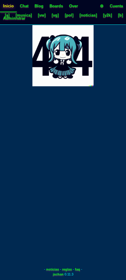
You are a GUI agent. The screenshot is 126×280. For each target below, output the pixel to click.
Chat (24, 6)
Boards (56, 6)
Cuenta (116, 6)
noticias (52, 269)
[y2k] (107, 15)
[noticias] (88, 15)
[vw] (42, 15)
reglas (67, 269)
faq (77, 269)
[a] (7, 15)
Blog (39, 6)
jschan (58, 274)
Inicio (8, 6)
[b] (120, 15)
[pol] (69, 15)
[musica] (24, 15)
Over (73, 6)
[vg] (55, 15)
